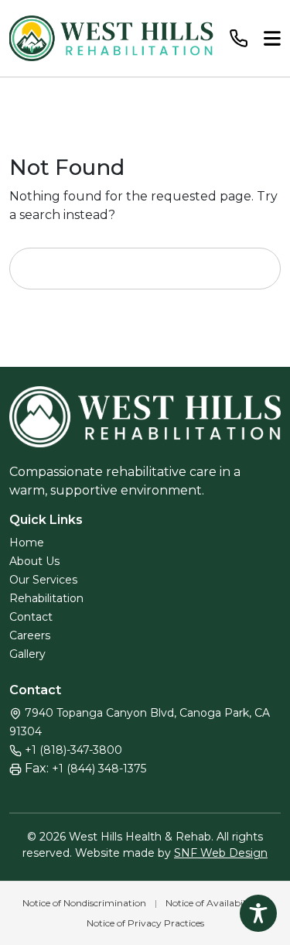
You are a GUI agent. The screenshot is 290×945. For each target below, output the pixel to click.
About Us (34, 561)
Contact (31, 617)
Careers (29, 635)
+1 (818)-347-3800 (73, 750)
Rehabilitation (46, 598)
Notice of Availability (211, 903)
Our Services (43, 580)
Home (26, 543)
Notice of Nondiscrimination (84, 903)
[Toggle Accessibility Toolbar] (258, 913)
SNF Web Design (221, 853)
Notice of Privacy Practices (145, 923)
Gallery (27, 654)
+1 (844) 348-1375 (99, 769)
